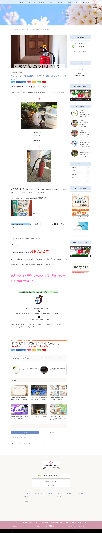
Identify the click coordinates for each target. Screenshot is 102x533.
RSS (12, 531)
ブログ (77, 2)
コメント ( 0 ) (25, 432)
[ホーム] (11, 28)
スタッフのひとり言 (80, 181)
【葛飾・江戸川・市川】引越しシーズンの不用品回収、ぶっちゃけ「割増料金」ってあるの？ (58, 418)
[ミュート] (87, 99)
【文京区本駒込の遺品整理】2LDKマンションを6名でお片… (85, 114)
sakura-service (20, 357)
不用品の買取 (80, 174)
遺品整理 (80, 170)
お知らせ (80, 177)
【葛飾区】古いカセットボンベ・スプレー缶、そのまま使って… (85, 134)
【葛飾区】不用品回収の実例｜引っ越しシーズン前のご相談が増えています (58, 398)
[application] (80, 95)
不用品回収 (20, 72)
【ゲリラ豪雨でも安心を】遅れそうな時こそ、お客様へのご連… (85, 144)
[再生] (72, 99)
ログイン (23, 443)
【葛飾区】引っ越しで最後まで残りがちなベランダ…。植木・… (85, 154)
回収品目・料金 (31, 2)
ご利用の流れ (42, 2)
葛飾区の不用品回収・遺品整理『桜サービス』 (82, 530)
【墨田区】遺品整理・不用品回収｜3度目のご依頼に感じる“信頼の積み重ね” (19, 399)
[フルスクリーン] (89, 99)
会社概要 (70, 2)
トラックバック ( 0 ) (52, 432)
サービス (22, 2)
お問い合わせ (86, 2)
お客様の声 (51, 2)
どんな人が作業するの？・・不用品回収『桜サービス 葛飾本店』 (19, 417)
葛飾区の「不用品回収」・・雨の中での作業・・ (39, 417)
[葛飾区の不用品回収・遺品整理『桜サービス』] (51, 467)
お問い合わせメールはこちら (80, 51)
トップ (14, 2)
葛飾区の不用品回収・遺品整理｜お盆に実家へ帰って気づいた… (85, 124)
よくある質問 (61, 2)
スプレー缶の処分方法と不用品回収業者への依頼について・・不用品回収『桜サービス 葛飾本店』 (39, 399)
